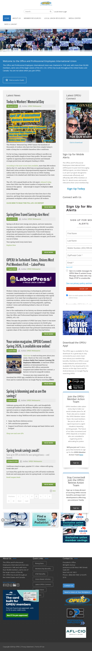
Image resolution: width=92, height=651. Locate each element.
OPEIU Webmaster (34, 106)
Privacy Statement (27, 647)
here (81, 455)
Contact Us (68, 585)
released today (45, 182)
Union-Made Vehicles (43, 579)
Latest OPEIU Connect (43, 584)
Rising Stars (39, 563)
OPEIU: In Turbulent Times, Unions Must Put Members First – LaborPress (30, 262)
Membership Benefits (43, 569)
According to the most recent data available (22, 166)
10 (13, 501)
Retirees (38, 595)
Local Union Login (60, 12)
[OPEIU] (45, 3)
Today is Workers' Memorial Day (25, 102)
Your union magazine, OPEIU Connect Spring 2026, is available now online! (28, 344)
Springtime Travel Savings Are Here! (27, 214)
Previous (11, 496)
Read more (48, 207)
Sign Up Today (76, 188)
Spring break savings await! (22, 450)
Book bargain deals (13, 477)
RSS (54, 491)
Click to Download (76, 142)
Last (26, 501)
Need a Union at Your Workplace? (77, 592)
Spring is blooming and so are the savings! (26, 393)
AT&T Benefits (40, 574)
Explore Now (11, 245)
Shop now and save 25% (15, 433)
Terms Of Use (39, 647)
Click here (27, 355)
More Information (9, 582)
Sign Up (76, 463)
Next (19, 501)
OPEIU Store (39, 590)
